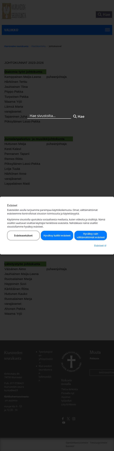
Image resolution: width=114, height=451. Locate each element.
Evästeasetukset (23, 235)
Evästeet (100, 245)
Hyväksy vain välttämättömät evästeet (91, 235)
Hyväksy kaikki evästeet (57, 235)
